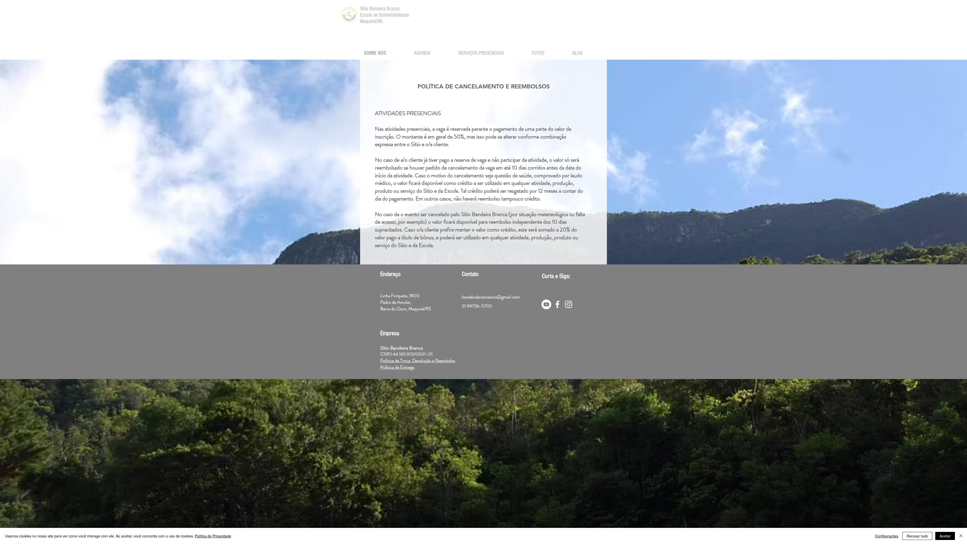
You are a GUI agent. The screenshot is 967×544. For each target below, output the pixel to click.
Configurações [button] (886, 535)
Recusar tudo (917, 535)
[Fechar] (961, 536)
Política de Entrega (397, 367)
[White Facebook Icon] (557, 304)
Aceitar (945, 535)
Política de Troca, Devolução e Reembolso (417, 360)
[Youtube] (546, 304)
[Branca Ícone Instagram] (568, 304)
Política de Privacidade (213, 535)
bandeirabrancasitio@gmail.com (491, 297)
